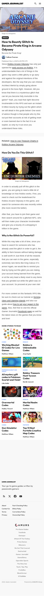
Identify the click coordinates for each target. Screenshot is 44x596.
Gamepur (22, 536)
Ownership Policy (18, 515)
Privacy (4, 515)
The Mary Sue (22, 564)
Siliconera (22, 545)
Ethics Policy (16, 509)
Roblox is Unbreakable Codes (29, 348)
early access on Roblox (22, 68)
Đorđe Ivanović (28, 382)
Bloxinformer (22, 573)
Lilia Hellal (5, 383)
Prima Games (22, 542)
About (4, 506)
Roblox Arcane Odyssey (18, 64)
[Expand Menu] (40, 3)
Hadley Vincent (7, 409)
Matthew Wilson (7, 354)
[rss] (4, 496)
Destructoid (22, 551)
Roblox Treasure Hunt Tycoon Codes (31, 376)
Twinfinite (22, 532)
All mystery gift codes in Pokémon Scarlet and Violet (11, 377)
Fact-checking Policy (19, 506)
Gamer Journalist (22, 554)
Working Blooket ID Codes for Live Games (11, 348)
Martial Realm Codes (30, 404)
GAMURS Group (37, 582)
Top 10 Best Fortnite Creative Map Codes (32, 431)
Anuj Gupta (27, 354)
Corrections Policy (18, 512)
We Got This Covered (22, 548)
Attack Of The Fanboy (22, 539)
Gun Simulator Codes (9, 429)
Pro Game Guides (22, 529)
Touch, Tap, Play (22, 567)
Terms (4, 512)
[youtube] (20, 496)
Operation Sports (22, 561)
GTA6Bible (22, 576)
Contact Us (6, 509)
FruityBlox (22, 570)
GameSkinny (22, 557)
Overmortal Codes (8, 404)
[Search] (35, 3)
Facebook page (25, 311)
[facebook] (15, 496)
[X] (9, 496)
